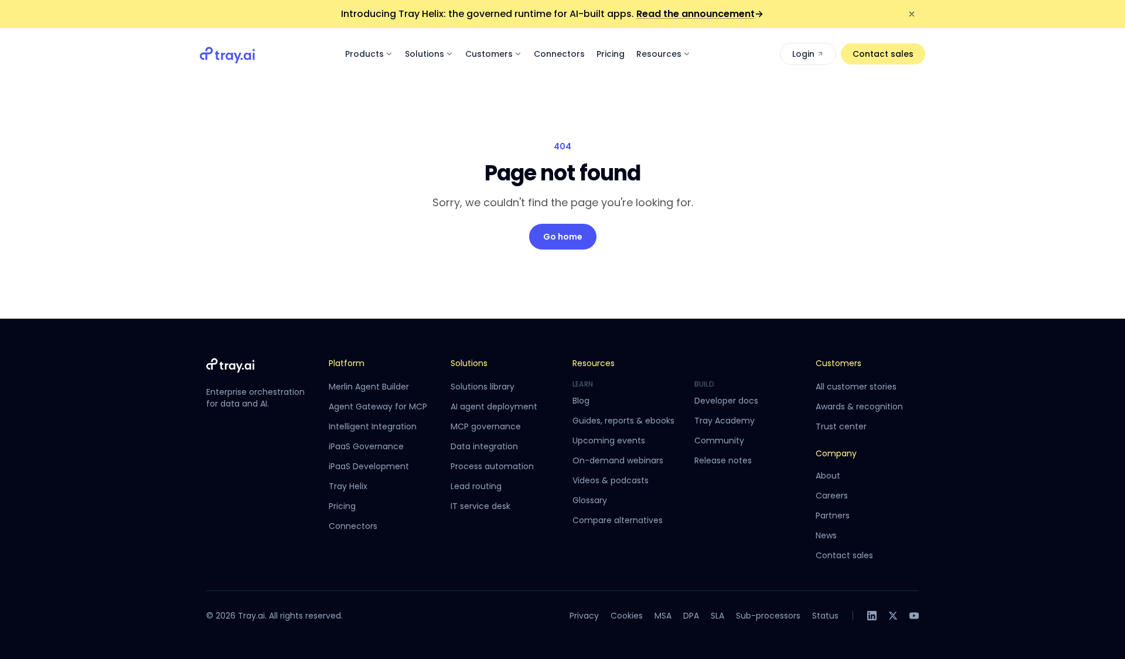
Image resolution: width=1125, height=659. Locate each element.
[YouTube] (914, 615)
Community (719, 440)
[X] (893, 615)
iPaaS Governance (366, 446)
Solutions (424, 54)
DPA (691, 616)
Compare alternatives (617, 520)
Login (803, 54)
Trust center (841, 426)
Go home (562, 237)
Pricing (610, 54)
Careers (832, 495)
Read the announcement (699, 14)
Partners (833, 515)
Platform (346, 363)
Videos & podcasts (610, 480)
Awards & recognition (859, 406)
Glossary (589, 500)
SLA (717, 616)
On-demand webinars (617, 460)
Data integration (484, 446)
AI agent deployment (494, 406)
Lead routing (476, 486)
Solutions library (482, 386)
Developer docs (726, 401)
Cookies (627, 616)
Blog (580, 401)
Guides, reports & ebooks (623, 420)
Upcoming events (608, 440)
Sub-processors (768, 616)
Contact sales (883, 54)
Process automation (492, 466)
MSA (662, 616)
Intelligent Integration (373, 426)
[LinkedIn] (872, 615)
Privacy (584, 616)
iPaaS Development (369, 466)
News (826, 535)
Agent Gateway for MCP (378, 406)
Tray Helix (348, 486)
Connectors (559, 54)
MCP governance (486, 426)
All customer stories (856, 386)
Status (825, 616)
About (828, 476)
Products (364, 54)
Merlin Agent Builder (369, 386)
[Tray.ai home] (228, 54)
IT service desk (480, 506)
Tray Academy (724, 420)
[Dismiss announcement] (912, 14)
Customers (489, 54)
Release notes (723, 460)
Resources (658, 54)
